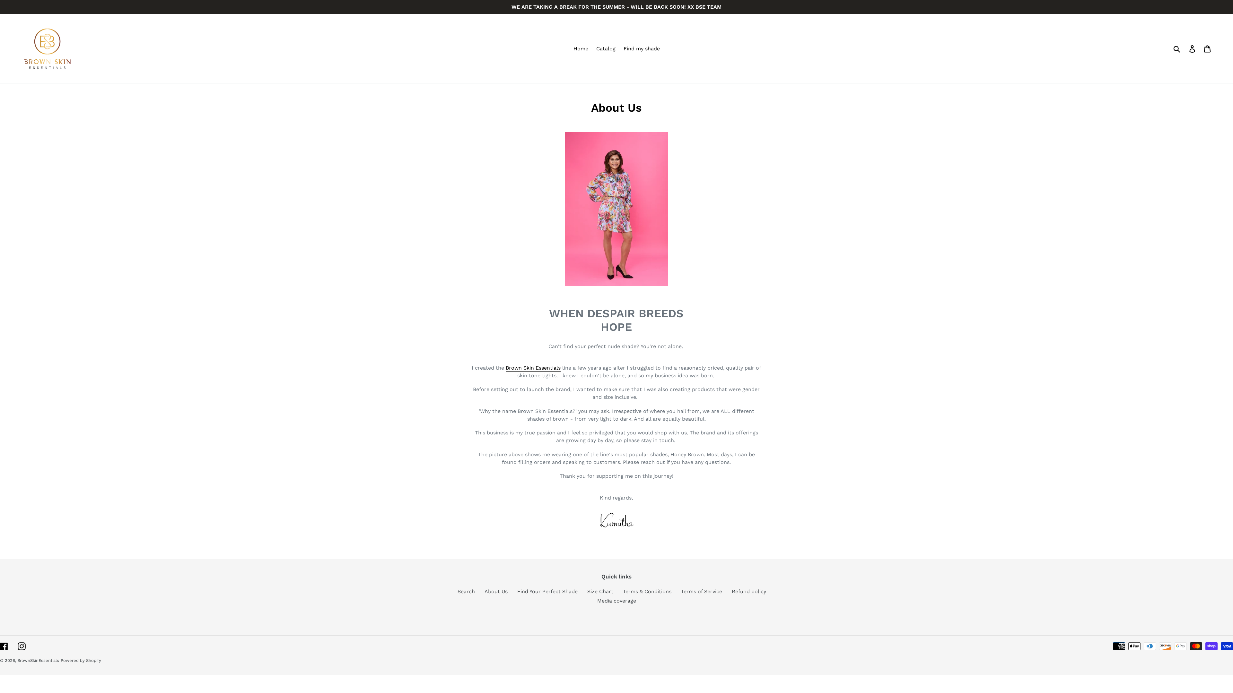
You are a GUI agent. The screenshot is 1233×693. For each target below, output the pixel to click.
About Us (496, 591)
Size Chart (600, 591)
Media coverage (616, 601)
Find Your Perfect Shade (547, 591)
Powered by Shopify (81, 660)
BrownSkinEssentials (38, 660)
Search (466, 591)
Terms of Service (701, 591)
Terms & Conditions (647, 591)
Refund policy (749, 591)
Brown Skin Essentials (533, 368)
